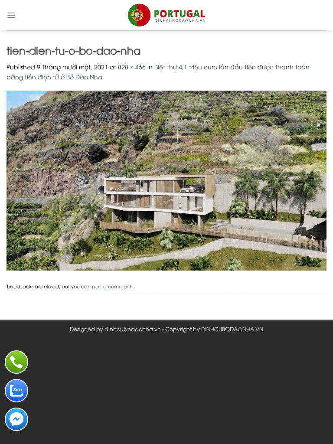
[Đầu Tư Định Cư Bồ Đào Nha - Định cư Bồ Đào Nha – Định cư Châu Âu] (166, 15)
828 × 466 (132, 66)
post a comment (111, 286)
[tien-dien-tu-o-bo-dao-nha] (166, 179)
